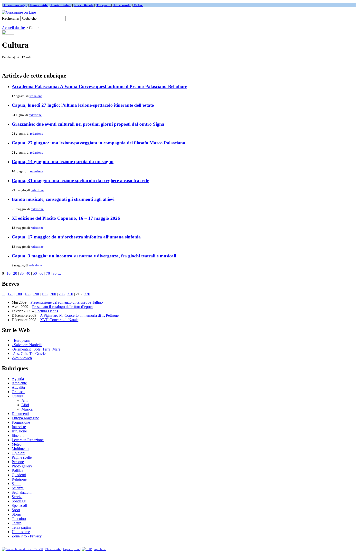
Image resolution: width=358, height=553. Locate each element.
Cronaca (18, 392)
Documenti (20, 414)
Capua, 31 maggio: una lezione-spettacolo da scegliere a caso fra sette (80, 180)
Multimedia (20, 449)
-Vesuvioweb (22, 358)
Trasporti (103, 5)
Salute (16, 484)
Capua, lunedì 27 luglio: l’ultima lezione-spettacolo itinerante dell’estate (83, 105)
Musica (27, 409)
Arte (24, 400)
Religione (19, 479)
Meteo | (138, 5)
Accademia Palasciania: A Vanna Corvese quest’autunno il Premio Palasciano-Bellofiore (99, 86)
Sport (16, 510)
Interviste (19, 427)
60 (41, 273)
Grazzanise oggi (15, 5)
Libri (25, 405)
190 (36, 294)
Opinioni (18, 453)
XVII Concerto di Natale (59, 320)
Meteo (16, 444)
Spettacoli (19, 505)
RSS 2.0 (37, 549)
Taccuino (19, 519)
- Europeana (21, 340)
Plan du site (53, 549)
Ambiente (19, 383)
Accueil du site (13, 28)
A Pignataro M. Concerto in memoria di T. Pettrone (79, 315)
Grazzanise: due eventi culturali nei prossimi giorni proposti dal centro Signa (88, 124)
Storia (16, 514)
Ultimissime (21, 532)
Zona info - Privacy (27, 536)
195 (44, 294)
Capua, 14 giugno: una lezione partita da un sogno (62, 161)
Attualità (18, 387)
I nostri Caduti (60, 5)
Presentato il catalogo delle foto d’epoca (62, 307)
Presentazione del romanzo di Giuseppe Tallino (66, 302)
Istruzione (19, 431)
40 (28, 273)
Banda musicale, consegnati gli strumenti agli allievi (63, 199)
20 (15, 273)
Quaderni (19, 475)
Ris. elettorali (84, 5)
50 (35, 273)
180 (19, 294)
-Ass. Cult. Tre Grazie (29, 353)
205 (62, 294)
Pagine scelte (22, 457)
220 (87, 294)
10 (8, 273)
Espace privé (71, 549)
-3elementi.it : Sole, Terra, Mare (36, 349)
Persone (18, 462)
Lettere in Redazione (28, 440)
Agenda (18, 379)
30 (22, 273)
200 (53, 294)
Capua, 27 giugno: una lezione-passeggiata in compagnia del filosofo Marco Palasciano (98, 142)
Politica (17, 470)
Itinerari (18, 435)
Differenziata (122, 5)
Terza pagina (21, 527)
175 (10, 294)
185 (27, 294)
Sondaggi (19, 501)
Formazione (21, 422)
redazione (35, 96)
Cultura (17, 396)
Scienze (18, 488)
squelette (100, 549)
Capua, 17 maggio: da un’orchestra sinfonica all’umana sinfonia (76, 236)
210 (70, 294)
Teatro (16, 523)
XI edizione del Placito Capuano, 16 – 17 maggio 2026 (66, 218)
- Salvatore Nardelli (27, 345)
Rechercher (10, 18)
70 (48, 273)
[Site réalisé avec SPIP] (87, 549)
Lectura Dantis (46, 311)
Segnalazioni (21, 492)
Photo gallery (22, 466)
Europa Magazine (25, 418)
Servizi (17, 497)
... (59, 273)
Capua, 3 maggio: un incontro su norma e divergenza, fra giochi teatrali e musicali (94, 255)
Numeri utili (38, 5)
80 (55, 273)
